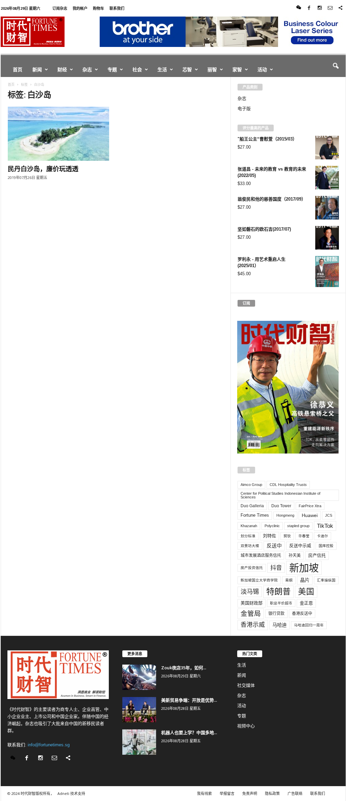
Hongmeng (285, 515)
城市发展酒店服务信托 (261, 555)
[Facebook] (309, 8)
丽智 (212, 69)
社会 (137, 69)
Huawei (310, 515)
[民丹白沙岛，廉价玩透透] (58, 134)
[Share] (341, 8)
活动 (262, 69)
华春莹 (304, 536)
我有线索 (204, 793)
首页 (17, 69)
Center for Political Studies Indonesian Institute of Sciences (280, 495)
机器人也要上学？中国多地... (189, 732)
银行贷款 (276, 613)
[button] (335, 66)
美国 (306, 591)
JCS (328, 515)
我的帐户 (80, 8)
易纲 (289, 580)
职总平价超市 (281, 603)
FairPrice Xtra (310, 506)
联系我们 (116, 8)
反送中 (274, 545)
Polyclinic (272, 526)
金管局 (251, 613)
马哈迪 (279, 625)
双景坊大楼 (250, 546)
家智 (237, 69)
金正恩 (306, 602)
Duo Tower (281, 505)
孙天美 (295, 555)
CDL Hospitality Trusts (288, 485)
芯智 (187, 69)
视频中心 (246, 725)
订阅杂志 (59, 8)
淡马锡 (250, 591)
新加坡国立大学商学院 (259, 580)
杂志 (87, 69)
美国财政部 (252, 602)
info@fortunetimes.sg (49, 744)
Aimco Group (251, 485)
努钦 (287, 536)
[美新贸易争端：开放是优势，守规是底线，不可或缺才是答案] (139, 709)
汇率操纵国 (326, 580)
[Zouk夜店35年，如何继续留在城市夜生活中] (139, 677)
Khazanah (249, 526)
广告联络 (295, 793)
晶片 (305, 580)
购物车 (98, 8)
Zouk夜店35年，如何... (183, 668)
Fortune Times (255, 515)
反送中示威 (300, 545)
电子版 (244, 108)
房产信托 (317, 555)
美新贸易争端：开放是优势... (189, 700)
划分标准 (248, 536)
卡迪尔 (322, 536)
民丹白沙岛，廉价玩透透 (43, 168)
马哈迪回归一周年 (309, 625)
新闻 (37, 69)
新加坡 (304, 567)
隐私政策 (272, 793)
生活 (162, 69)
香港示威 (253, 624)
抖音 (276, 567)
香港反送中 (302, 613)
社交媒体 (246, 685)
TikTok (325, 525)
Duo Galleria (252, 505)
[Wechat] (299, 8)
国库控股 (326, 546)
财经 (62, 69)
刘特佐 (269, 535)
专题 (112, 69)
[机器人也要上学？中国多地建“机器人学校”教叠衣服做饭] (139, 742)
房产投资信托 (252, 568)
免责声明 (249, 793)
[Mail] (330, 8)
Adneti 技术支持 (71, 793)
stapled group (298, 526)
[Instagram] (320, 8)
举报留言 (227, 793)
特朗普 (278, 591)
